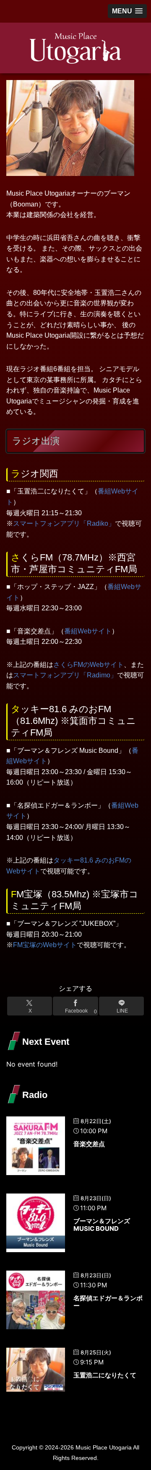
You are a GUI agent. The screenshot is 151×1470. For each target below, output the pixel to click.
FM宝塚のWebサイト (45, 944)
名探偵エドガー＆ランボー (108, 1302)
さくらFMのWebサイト (88, 664)
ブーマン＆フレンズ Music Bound (101, 1224)
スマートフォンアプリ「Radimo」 (65, 675)
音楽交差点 (89, 1144)
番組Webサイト (88, 631)
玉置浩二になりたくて (104, 1375)
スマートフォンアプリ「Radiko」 (64, 523)
